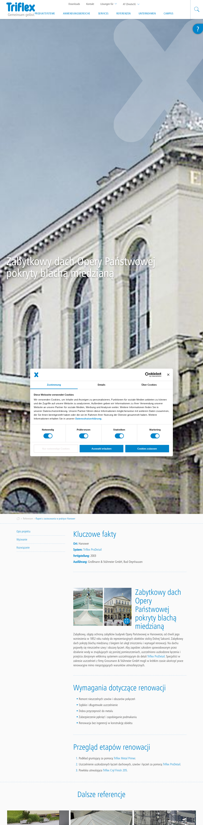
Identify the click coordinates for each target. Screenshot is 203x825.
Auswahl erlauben (101, 448)
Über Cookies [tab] (149, 384)
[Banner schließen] (168, 375)
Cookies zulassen (147, 448)
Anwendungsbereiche (76, 13)
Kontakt (90, 4)
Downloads (74, 4)
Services (103, 13)
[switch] (83, 435)
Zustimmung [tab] (54, 384)
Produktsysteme (45, 13)
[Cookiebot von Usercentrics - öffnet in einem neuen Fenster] (147, 374)
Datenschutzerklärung (88, 418)
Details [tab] (101, 384)
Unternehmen (147, 13)
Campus (168, 13)
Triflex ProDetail (92, 549)
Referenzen (123, 13)
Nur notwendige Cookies (56, 448)
